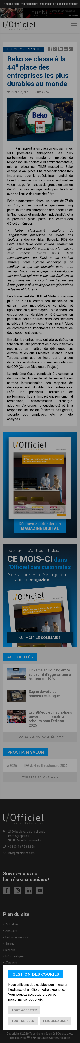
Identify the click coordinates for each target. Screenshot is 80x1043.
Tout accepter (24, 1010)
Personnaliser (55, 1020)
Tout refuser (22, 1020)
